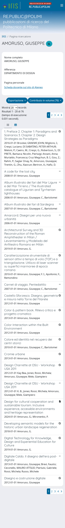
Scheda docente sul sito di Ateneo (23, 87)
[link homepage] (11, 5)
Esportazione (16, 100)
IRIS (4, 36)
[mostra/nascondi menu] (61, 5)
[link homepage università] (40, 5)
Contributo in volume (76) (44, 100)
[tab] (8, 125)
